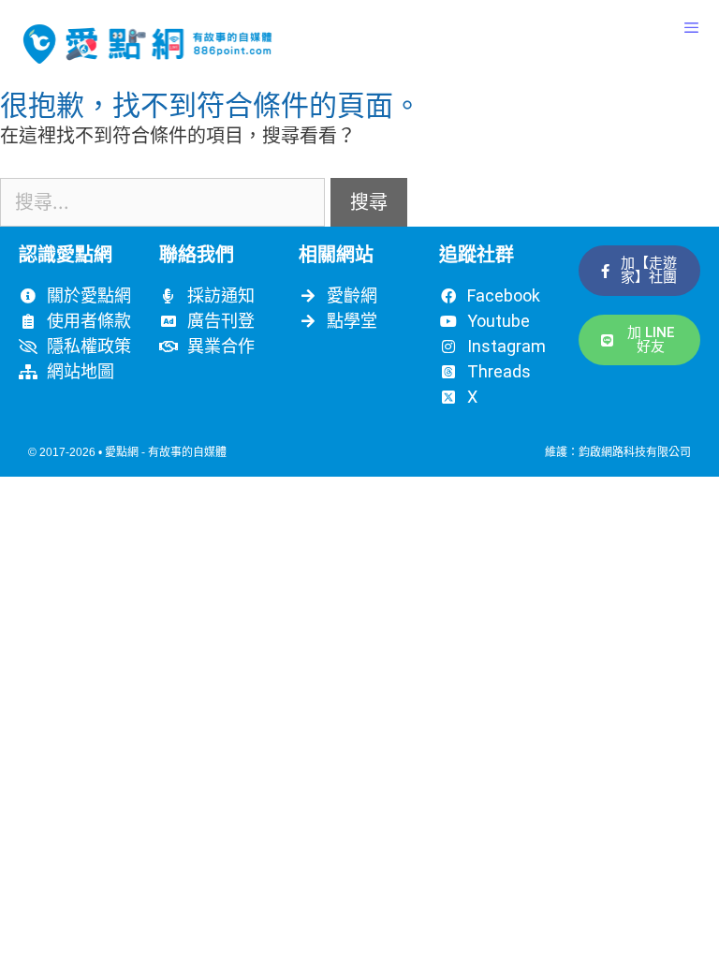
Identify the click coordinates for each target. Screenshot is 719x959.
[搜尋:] (165, 202)
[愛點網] (147, 44)
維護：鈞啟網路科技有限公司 (618, 452)
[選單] (691, 28)
